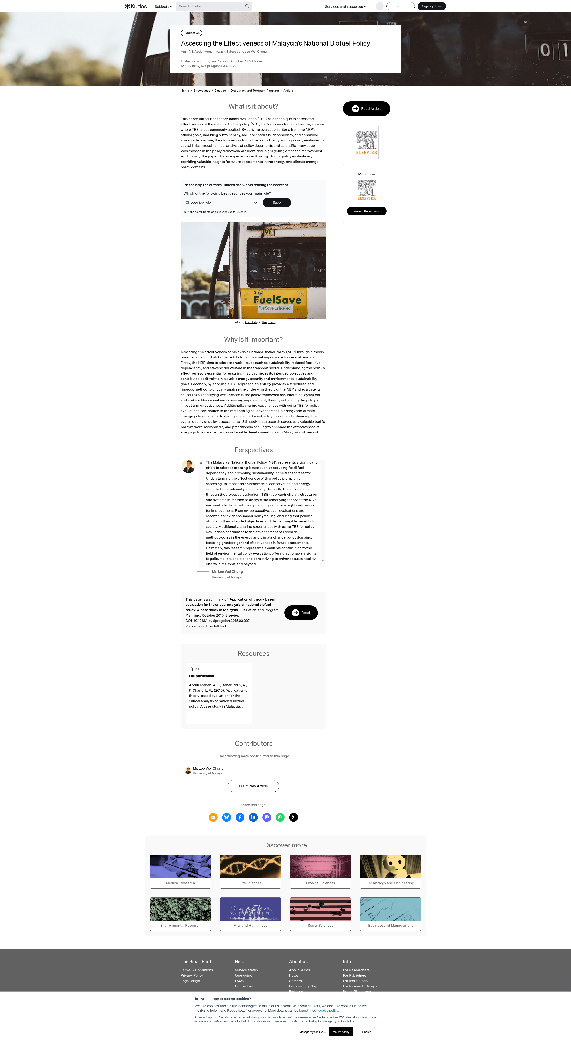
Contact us (244, 986)
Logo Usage (190, 981)
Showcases (202, 90)
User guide (243, 975)
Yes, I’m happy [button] (340, 1032)
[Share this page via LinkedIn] (253, 817)
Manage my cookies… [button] (313, 1032)
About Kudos (299, 970)
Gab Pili (251, 322)
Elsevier (220, 90)
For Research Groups (360, 986)
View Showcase (366, 211)
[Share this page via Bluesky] (226, 817)
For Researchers (356, 970)
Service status (246, 970)
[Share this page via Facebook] (240, 817)
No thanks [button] (365, 1032)
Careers (295, 981)
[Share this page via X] (293, 817)
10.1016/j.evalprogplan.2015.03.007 (213, 66)
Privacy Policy (192, 975)
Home (185, 90)
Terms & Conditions (197, 970)
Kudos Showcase (357, 991)
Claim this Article (253, 786)
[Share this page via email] (213, 817)
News (293, 975)
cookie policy (328, 1010)
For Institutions (355, 981)
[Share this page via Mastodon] (266, 817)
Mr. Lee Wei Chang (227, 572)
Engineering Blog (303, 986)
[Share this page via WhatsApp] (280, 817)
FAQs (239, 981)
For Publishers (354, 975)
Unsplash (268, 322)
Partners (296, 991)
